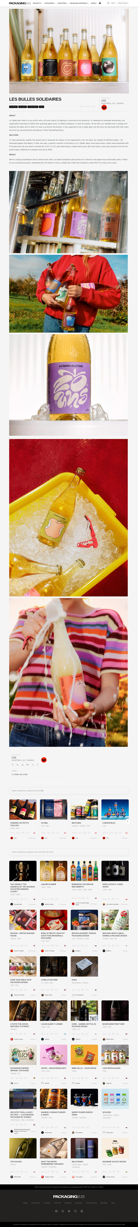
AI (42, 982)
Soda (41, 107)
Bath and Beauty (76, 982)
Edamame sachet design (114, 1162)
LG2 (103, 100)
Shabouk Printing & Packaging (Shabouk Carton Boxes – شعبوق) (22, 1131)
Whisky (18, 894)
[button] (108, 3)
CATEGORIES (49, 3)
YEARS (93, 3)
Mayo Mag (76, 823)
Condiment (82, 825)
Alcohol (13, 828)
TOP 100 (57, 1203)
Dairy (111, 938)
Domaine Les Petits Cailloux (19, 824)
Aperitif (49, 887)
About (25, 1203)
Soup (47, 941)
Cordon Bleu (109, 823)
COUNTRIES (61, 3)
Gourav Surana (110, 1177)
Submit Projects (123, 3)
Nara (74, 980)
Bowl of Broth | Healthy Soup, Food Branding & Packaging (53, 935)
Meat (47, 825)
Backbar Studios (49, 904)
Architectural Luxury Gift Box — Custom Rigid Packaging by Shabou (22, 1114)
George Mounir (18, 904)
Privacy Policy (91, 1203)
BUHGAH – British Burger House (22, 934)
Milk (116, 938)
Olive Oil (13, 1164)
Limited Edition (32, 107)
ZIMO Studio (17, 1177)
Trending (47, 1203)
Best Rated (13, 107)
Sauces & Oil (80, 938)
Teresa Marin (79, 1177)
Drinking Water (52, 1166)
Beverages (22, 107)
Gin (79, 1029)
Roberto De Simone (19, 995)
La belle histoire (49, 980)
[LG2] (104, 107)
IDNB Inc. (108, 950)
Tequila (80, 889)
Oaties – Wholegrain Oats (53, 1068)
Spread (87, 938)
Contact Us (35, 1203)
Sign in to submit (97, 1187)
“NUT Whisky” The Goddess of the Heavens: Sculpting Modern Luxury (22, 887)
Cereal (43, 1071)
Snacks (74, 1071)
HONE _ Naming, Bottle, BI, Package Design (84, 1025)
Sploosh (107, 1112)
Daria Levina (109, 1132)
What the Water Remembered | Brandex (52, 1163)
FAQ (113, 1203)
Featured (68, 1203)
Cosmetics (85, 982)
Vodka (84, 889)
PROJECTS (37, 3)
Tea (19, 1073)
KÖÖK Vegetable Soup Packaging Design (20, 981)
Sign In (113, 3)
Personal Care (106, 1117)
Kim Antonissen (80, 995)
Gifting (23, 1120)
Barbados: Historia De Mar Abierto (82, 885)
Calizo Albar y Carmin (51, 1024)
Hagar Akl (108, 1083)
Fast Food (13, 938)
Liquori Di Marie (48, 884)
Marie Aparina (79, 1132)
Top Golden (16, 1162)
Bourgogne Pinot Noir (113, 1024)
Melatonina (77, 1162)
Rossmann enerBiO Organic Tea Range (19, 1069)
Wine (17, 828)
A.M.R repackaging (111, 1068)
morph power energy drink (82, 1113)
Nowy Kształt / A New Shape (113, 885)
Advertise (78, 1203)
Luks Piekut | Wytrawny (112, 904)
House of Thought (19, 950)
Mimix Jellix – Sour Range (84, 1068)
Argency (47, 1039)
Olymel (44, 823)
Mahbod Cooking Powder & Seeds (53, 1113)
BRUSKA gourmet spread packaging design (84, 934)
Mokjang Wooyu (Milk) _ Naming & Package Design (115, 934)
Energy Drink (83, 1117)
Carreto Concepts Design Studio (82, 903)
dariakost (78, 950)
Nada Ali (47, 1083)
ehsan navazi (48, 1132)
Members (104, 1203)
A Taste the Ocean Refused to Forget (19, 1025)
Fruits (104, 1071)
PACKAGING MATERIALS (78, 3)
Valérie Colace (48, 995)
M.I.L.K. (16, 1083)
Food (43, 825)
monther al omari (18, 1039)
